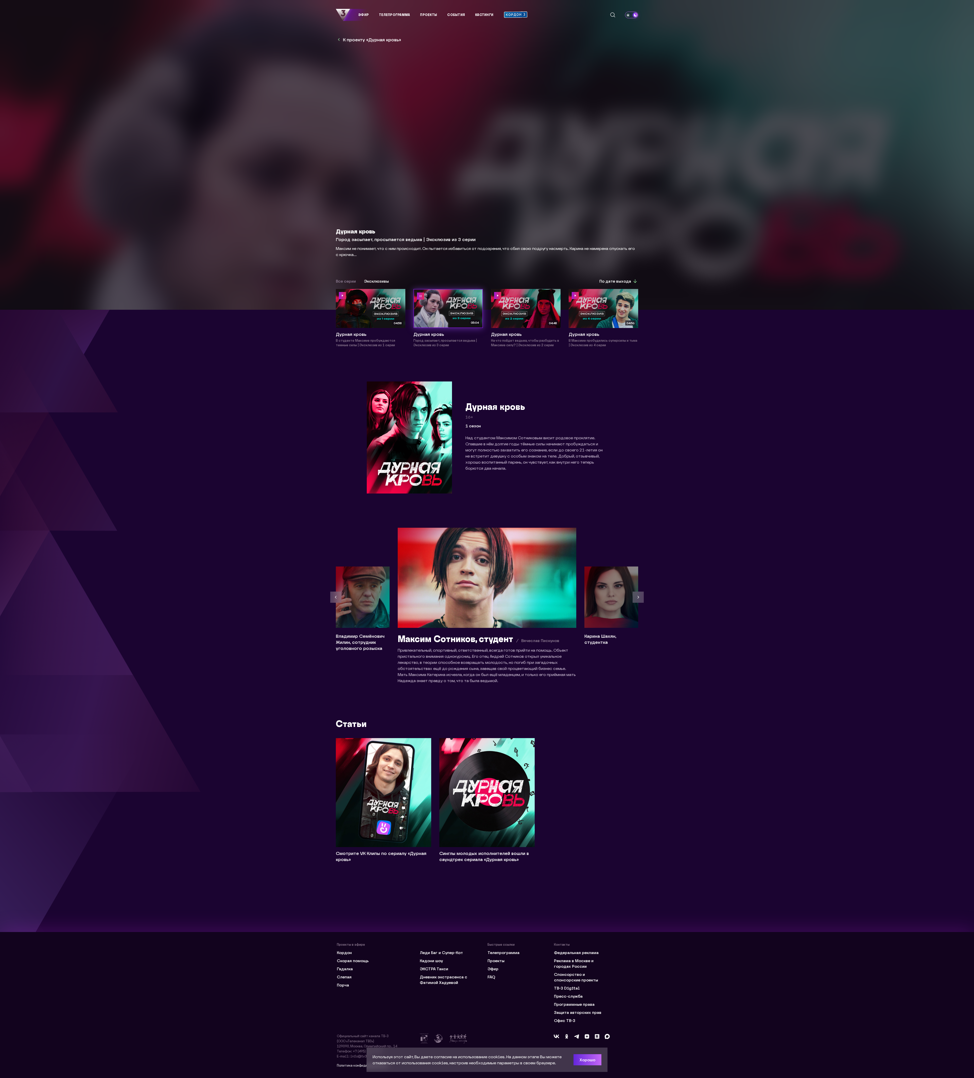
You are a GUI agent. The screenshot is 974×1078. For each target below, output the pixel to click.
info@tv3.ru (361, 1056)
